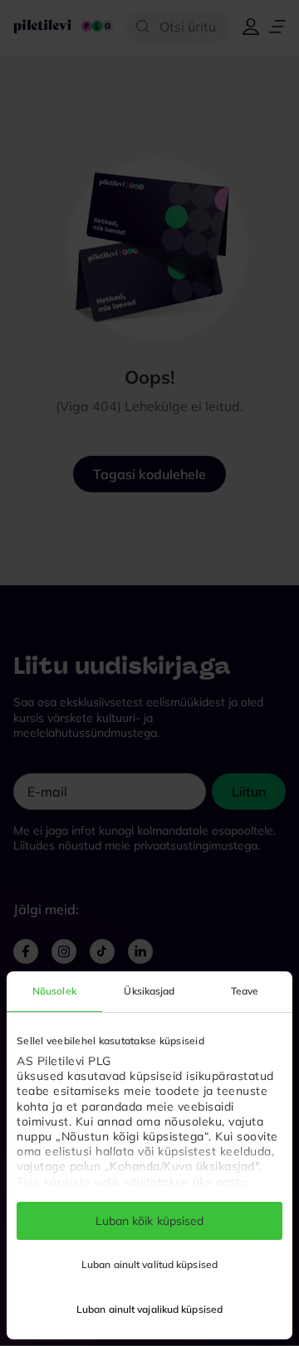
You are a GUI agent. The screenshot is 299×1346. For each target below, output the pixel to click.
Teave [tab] (245, 991)
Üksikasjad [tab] (149, 991)
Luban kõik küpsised (150, 1220)
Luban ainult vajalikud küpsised (149, 1309)
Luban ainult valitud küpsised (149, 1264)
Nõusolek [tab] (54, 991)
